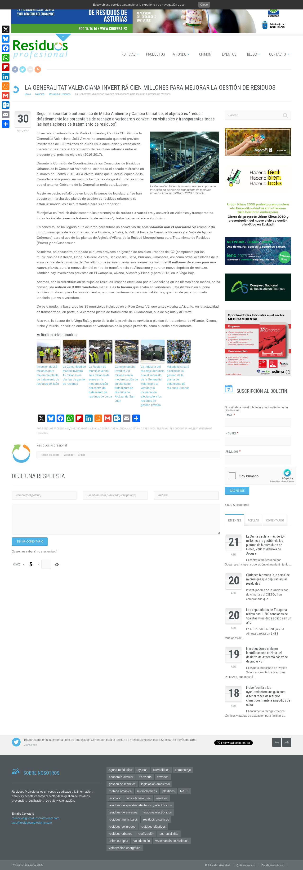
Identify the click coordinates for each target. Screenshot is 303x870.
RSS (38, 69)
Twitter (22, 69)
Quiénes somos (245, 865)
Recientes (234, 520)
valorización (142, 841)
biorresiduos (161, 770)
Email (230, 415)
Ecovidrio (145, 777)
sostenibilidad (169, 833)
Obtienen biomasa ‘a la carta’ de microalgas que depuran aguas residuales (268, 579)
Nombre (232, 433)
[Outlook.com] (5, 105)
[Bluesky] (5, 39)
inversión (162, 428)
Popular (253, 520)
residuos (162, 798)
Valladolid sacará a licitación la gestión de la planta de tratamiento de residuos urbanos (178, 377)
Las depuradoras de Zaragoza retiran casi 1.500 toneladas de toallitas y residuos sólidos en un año (268, 616)
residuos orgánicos (156, 819)
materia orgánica (120, 791)
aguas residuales (120, 770)
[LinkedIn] (5, 76)
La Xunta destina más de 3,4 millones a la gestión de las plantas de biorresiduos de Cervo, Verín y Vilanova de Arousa (265, 545)
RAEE (184, 791)
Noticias (40, 94)
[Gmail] (5, 95)
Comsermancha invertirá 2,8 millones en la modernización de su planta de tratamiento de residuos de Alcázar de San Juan (126, 383)
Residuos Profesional (55, 428)
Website (68, 454)
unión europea (118, 841)
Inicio (28, 94)
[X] (5, 29)
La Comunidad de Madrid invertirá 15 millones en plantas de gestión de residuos (74, 375)
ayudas (142, 770)
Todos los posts (50, 454)
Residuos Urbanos (60, 94)
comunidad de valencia (84, 428)
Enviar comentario (30, 541)
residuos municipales (123, 819)
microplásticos (147, 791)
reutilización (146, 833)
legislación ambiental (155, 784)
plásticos (168, 791)
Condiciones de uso (273, 865)
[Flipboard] (5, 67)
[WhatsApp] (5, 57)
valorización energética (124, 848)
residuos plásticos (153, 826)
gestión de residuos (143, 428)
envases (163, 777)
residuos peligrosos (122, 826)
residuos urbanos (180, 428)
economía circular (121, 777)
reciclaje (114, 798)
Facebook (15, 69)
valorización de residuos (171, 841)
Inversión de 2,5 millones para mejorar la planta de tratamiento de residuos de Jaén (48, 375)
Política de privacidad (217, 865)
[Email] (5, 114)
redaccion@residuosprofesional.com (35, 818)
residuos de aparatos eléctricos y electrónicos (140, 805)
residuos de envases (123, 812)
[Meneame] (5, 86)
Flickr (30, 69)
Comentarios (275, 520)
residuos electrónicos (157, 812)
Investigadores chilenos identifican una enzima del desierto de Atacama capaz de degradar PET (267, 654)
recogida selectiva (138, 798)
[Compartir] (5, 124)
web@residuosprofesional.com (32, 822)
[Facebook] (5, 48)
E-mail (81, 454)
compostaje (183, 770)
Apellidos (233, 451)
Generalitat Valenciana (115, 428)
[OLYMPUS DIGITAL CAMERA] (184, 182)
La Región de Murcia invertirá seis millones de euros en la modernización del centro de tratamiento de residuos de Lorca (100, 381)
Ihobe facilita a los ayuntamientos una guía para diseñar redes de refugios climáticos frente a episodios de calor (268, 696)
